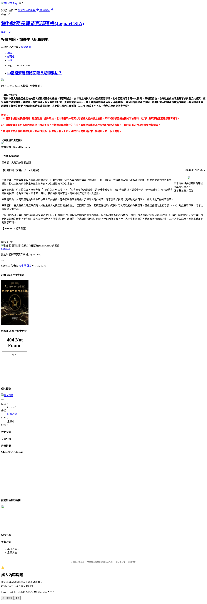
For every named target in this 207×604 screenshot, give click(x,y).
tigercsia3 (5, 248)
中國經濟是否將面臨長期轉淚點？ (34, 73)
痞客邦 (22, 265)
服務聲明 (132, 562)
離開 (17, 598)
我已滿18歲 (7, 598)
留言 (29, 265)
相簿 (9, 53)
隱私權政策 (120, 562)
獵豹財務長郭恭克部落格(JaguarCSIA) (42, 23)
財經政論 (26, 47)
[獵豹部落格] (10, 528)
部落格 (11, 56)
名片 (9, 60)
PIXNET (80, 562)
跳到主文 (6, 32)
